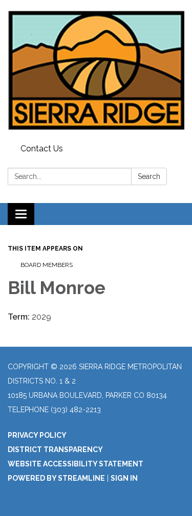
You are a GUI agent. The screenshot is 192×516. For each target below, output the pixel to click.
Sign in (124, 478)
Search (149, 176)
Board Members (46, 264)
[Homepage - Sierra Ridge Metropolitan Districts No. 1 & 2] (96, 70)
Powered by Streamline (56, 478)
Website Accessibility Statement (75, 464)
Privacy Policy (37, 435)
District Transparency (55, 449)
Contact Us (41, 148)
